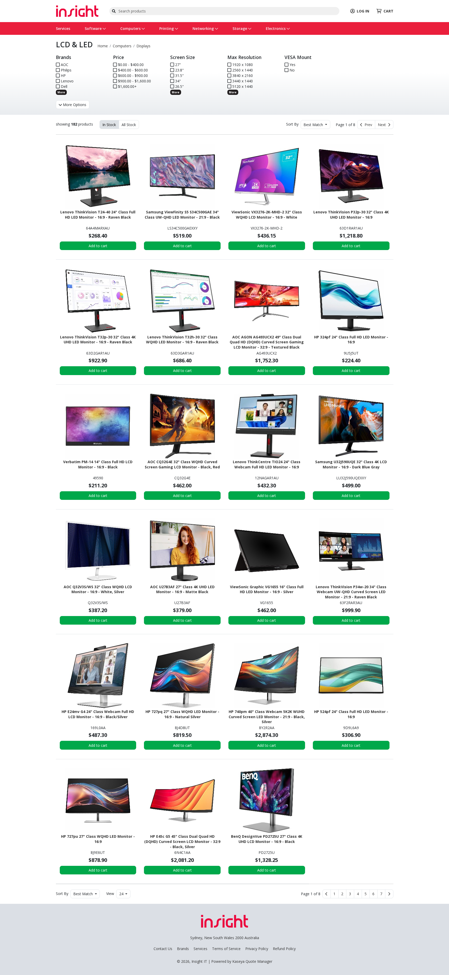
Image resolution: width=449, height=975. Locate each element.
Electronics (276, 28)
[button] (335, 893)
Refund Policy (284, 948)
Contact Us (163, 948)
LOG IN (363, 11)
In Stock (109, 124)
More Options (74, 104)
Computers (131, 28)
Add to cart (98, 245)
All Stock (129, 124)
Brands (183, 948)
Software (94, 28)
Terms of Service (226, 948)
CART (388, 11)
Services (63, 28)
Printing (167, 28)
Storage (240, 28)
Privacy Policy (256, 948)
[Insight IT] (77, 10)
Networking (204, 28)
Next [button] (383, 124)
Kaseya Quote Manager (252, 961)
